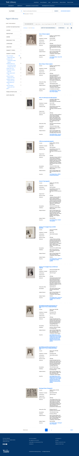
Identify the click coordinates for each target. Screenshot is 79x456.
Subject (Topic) (10, 50)
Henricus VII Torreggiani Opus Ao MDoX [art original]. (48, 267)
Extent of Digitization (13, 27)
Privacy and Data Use (60, 442)
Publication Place (11, 91)
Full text (31, 13)
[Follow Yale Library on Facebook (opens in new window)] (3, 444)
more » (8, 88)
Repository (9, 33)
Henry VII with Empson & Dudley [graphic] (48, 97)
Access (8, 30)
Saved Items (36, 2)
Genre (8, 37)
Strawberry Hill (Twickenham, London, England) (11, 60)
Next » (33, 27)
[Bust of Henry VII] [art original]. (46, 64)
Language (9, 43)
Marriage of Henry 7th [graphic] (45, 388)
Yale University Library (11, 2)
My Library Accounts (34, 440)
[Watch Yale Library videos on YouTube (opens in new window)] (6, 444)
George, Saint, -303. (10, 68)
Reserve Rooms (63, 2)
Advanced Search (65, 11)
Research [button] (10, 5)
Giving (56, 440)
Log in (49, 2)
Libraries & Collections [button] (32, 5)
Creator (8, 47)
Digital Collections (12, 19)
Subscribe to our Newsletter (36, 442)
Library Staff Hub (59, 444)
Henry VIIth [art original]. (44, 34)
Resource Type (10, 40)
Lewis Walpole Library (53, 90)
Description (26, 13)
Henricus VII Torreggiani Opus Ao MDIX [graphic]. (47, 227)
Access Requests (43, 2)
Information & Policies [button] (48, 5)
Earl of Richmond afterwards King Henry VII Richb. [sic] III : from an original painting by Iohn (48, 306)
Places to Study (70, 2)
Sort (48, 27)
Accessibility (58, 438)
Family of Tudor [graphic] (44, 181)
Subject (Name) (10, 53)
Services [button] (19, 5)
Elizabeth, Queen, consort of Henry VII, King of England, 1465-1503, (11, 65)
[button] (56, 11)
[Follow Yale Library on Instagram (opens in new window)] (4, 444)
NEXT (71, 430)
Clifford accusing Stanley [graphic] (46, 141)
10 (61, 27)
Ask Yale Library (55, 2)
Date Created (10, 95)
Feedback (31, 444)
